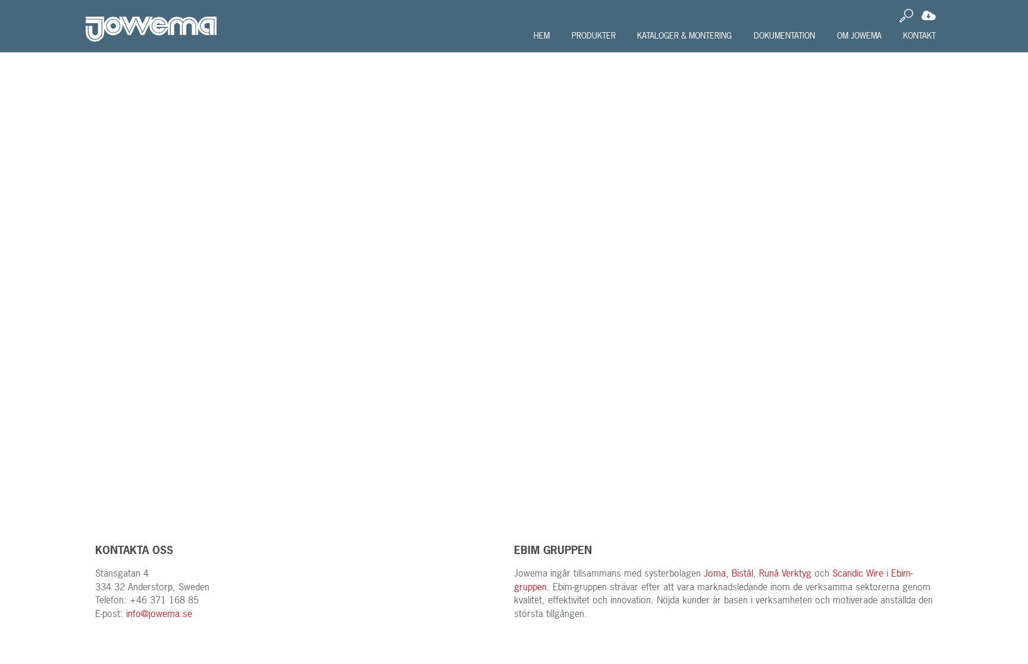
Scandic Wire (857, 573)
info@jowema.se (159, 613)
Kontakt (919, 35)
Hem (542, 35)
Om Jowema (859, 35)
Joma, (716, 573)
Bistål (742, 573)
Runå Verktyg (785, 573)
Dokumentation (784, 35)
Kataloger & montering (684, 35)
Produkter (594, 35)
